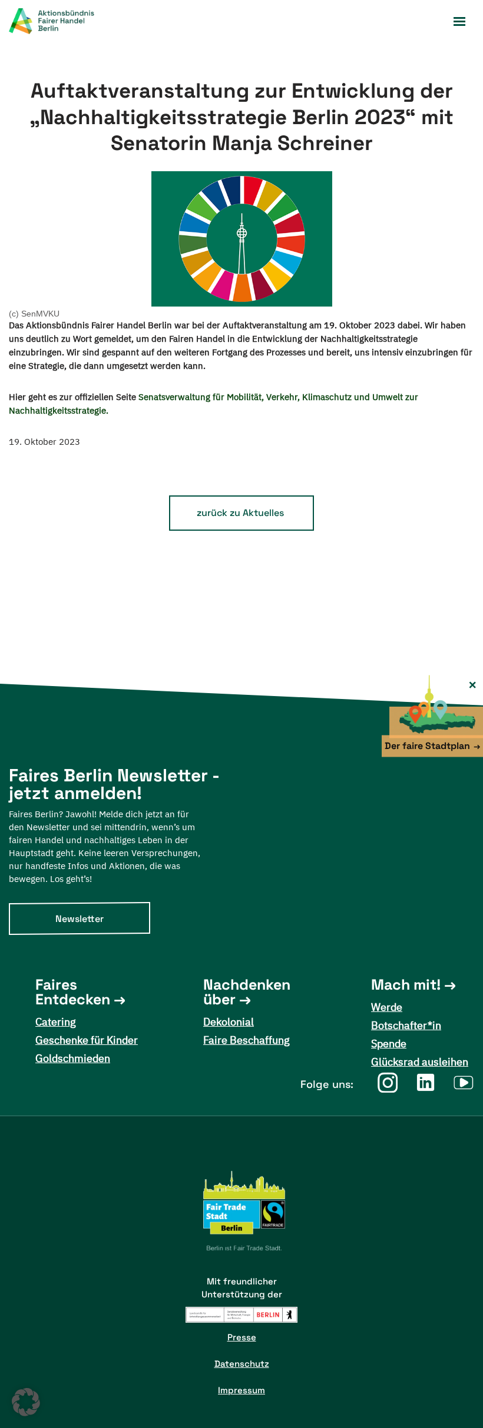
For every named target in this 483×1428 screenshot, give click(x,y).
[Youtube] (464, 1082)
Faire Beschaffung (246, 1040)
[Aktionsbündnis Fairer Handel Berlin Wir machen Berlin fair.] (59, 21)
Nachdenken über (246, 992)
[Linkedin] (425, 1082)
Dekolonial (228, 1021)
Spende (388, 1043)
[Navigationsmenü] (459, 21)
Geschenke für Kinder (86, 1040)
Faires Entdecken (72, 992)
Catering (55, 1021)
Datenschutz (241, 1363)
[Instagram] (387, 1082)
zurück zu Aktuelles (240, 513)
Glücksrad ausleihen (419, 1061)
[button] (26, 1402)
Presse (241, 1337)
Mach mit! (406, 984)
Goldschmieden (72, 1058)
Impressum (241, 1390)
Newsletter (79, 919)
